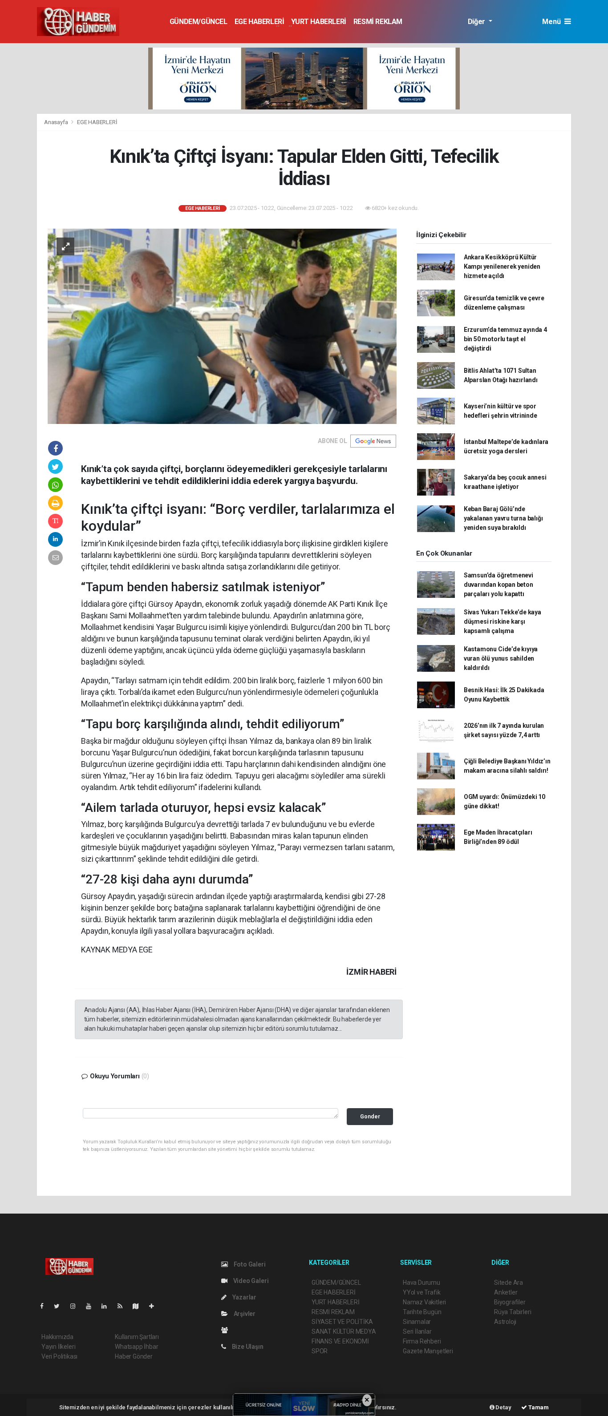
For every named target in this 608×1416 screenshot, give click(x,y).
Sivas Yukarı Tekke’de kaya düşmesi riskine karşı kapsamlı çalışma (502, 621)
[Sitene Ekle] (155, 1306)
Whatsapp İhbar (136, 1346)
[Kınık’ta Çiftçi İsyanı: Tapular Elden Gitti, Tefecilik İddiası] (222, 325)
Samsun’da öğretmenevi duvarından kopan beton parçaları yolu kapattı (498, 584)
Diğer (477, 21)
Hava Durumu (421, 1282)
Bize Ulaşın (247, 1346)
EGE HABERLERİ (259, 21)
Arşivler (243, 1313)
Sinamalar (417, 1321)
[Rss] (124, 1306)
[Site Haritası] (139, 1306)
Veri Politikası (59, 1356)
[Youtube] (92, 1306)
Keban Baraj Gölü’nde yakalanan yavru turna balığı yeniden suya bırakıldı (503, 518)
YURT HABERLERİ (318, 21)
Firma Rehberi (422, 1341)
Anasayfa (56, 122)
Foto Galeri (249, 1264)
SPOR (320, 1351)
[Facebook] (45, 1306)
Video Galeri (250, 1280)
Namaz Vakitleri (424, 1302)
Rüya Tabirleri (512, 1311)
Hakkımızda (57, 1336)
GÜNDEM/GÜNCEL (198, 21)
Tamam (538, 1407)
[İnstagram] (76, 1306)
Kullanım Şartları (137, 1336)
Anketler (505, 1292)
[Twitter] (60, 1306)
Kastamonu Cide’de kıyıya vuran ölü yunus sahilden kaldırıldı (501, 658)
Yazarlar (243, 1297)
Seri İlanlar (417, 1331)
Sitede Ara (508, 1282)
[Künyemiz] (226, 1330)
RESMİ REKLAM (377, 21)
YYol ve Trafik (421, 1292)
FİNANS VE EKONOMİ (340, 1341)
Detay (503, 1407)
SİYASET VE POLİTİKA (342, 1321)
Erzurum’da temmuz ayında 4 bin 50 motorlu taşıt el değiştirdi (505, 339)
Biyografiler (510, 1302)
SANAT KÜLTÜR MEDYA (344, 1331)
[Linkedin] (107, 1306)
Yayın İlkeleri (58, 1346)
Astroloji (505, 1321)
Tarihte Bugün (422, 1311)
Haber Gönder (134, 1356)
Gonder (370, 1116)
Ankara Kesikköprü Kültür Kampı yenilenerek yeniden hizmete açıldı (502, 266)
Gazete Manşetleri (428, 1351)
